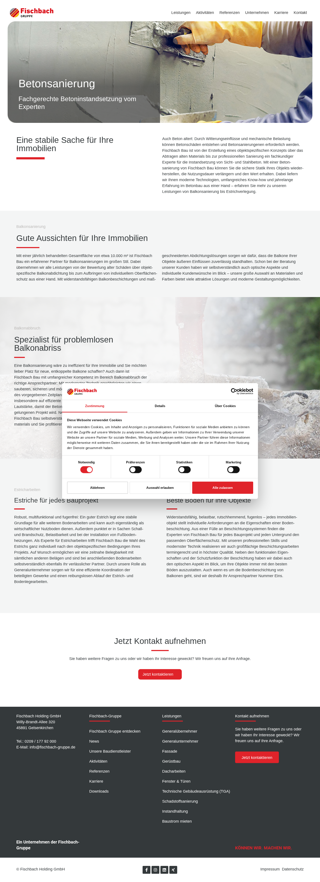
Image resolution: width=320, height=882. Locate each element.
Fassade (169, 751)
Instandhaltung (175, 811)
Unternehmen (257, 12)
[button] (257, 757)
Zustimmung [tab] (94, 406)
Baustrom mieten (177, 821)
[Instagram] (155, 870)
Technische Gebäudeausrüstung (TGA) (196, 791)
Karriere (281, 12)
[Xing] (173, 870)
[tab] (160, 674)
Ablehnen (97, 487)
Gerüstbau (171, 761)
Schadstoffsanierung (180, 801)
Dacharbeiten (173, 771)
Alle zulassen (222, 487)
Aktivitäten (205, 12)
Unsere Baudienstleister (110, 751)
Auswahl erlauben (160, 487)
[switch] (135, 469)
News (94, 741)
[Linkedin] (164, 870)
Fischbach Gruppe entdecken (114, 731)
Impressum (270, 869)
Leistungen (180, 12)
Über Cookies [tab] (225, 406)
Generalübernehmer (179, 731)
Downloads (99, 791)
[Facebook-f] (146, 870)
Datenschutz (293, 869)
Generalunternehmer (180, 741)
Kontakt (300, 12)
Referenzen (229, 12)
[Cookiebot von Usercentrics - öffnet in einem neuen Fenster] (234, 391)
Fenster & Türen (176, 781)
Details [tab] (160, 406)
